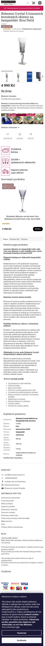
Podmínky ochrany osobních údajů (15, 518)
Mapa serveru (6, 521)
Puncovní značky (8, 512)
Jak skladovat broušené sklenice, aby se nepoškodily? (17, 559)
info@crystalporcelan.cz (15, 475)
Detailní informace (9, 127)
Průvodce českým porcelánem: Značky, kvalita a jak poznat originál (22, 548)
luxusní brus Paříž (23, 429)
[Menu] (40, 3)
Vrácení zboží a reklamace (12, 527)
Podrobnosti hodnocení (31, 29)
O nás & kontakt (7, 501)
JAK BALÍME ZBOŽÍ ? (9, 538)
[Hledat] (27, 3)
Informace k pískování (10, 498)
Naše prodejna (7, 503)
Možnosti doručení (8, 96)
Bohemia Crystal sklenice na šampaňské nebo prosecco (27, 419)
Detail (38, 229)
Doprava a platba (8, 506)
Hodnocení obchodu (9, 509)
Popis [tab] (5, 239)
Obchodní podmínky (9, 515)
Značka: (13, 31)
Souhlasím (21, 640)
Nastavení (21, 633)
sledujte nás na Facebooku (15, 481)
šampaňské (20, 432)
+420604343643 (11, 478)
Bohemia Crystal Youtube (15, 488)
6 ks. (17, 426)
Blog (3, 524)
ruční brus (20, 435)
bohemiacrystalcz (12, 485)
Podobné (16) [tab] (14, 239)
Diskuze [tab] (24, 239)
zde (17, 627)
